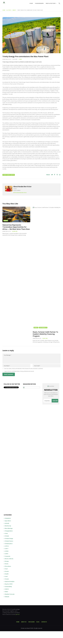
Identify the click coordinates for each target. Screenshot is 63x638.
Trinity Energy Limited (8, 174)
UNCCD (7, 589)
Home (3, 10)
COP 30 (6, 546)
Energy (14, 10)
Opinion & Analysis (9, 581)
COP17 (6, 548)
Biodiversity (8, 526)
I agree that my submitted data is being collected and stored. (19, 371)
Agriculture (8, 520)
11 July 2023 (14, 59)
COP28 (6, 551)
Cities (6, 533)
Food (6, 569)
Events (6, 563)
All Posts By (20, 192)
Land (6, 576)
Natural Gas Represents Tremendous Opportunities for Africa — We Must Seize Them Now (16, 227)
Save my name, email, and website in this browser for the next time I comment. (23, 368)
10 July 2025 (44, 338)
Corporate (7, 556)
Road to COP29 (8, 584)
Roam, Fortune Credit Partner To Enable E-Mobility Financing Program (45, 334)
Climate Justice (8, 543)
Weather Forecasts (10, 594)
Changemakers (9, 531)
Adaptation (8, 518)
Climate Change (9, 538)
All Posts (8, 10)
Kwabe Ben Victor (6, 59)
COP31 (6, 553)
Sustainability (43, 327)
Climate (7, 536)
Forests (7, 571)
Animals (7, 523)
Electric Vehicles (9, 558)
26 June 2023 (14, 231)
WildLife (7, 596)
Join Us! (18, 614)
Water (6, 591)
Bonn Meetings (9, 528)
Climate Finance (9, 541)
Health (6, 574)
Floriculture (8, 566)
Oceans (7, 579)
